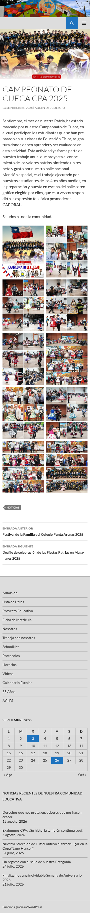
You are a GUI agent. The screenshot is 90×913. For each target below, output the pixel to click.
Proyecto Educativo (17, 611)
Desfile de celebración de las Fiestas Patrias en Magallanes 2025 (43, 552)
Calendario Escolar (17, 682)
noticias (13, 507)
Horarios (9, 664)
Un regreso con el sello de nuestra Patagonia (36, 862)
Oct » (82, 775)
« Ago (8, 775)
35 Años (8, 691)
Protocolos (11, 655)
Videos (7, 673)
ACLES (7, 700)
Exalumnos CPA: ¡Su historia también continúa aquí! (43, 830)
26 (57, 760)
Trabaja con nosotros (18, 638)
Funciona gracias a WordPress (22, 907)
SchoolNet (10, 647)
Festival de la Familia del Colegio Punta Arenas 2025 (42, 531)
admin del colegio (50, 108)
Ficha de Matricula (17, 620)
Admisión (10, 593)
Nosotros (9, 629)
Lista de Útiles (13, 602)
